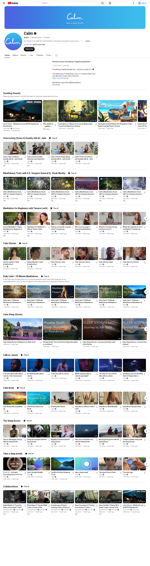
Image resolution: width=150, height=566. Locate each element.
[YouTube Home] (13, 3)
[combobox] (70, 3)
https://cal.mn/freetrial (60, 78)
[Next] (146, 111)
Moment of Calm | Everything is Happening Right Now (71, 62)
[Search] (102, 3)
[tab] (7, 55)
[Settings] (133, 3)
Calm (4, 161)
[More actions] (41, 124)
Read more (56, 85)
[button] (56, 85)
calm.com (29, 44)
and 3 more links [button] (39, 44)
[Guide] (4, 3)
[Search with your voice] (110, 3)
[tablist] (75, 55)
